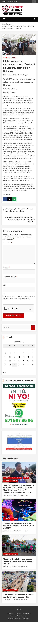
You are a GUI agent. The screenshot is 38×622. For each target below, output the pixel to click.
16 (33, 357)
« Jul (4, 372)
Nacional (7, 480)
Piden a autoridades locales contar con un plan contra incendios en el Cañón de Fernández (19, 220)
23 (33, 361)
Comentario (7, 243)
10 (5, 357)
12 (14, 357)
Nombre (6, 267)
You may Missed (10, 458)
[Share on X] (9, 199)
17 (5, 361)
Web (4, 285)
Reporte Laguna (23, 75)
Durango (6, 58)
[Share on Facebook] (5, 199)
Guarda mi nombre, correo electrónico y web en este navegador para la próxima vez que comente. (19, 299)
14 (23, 357)
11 (10, 357)
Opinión (14, 480)
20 (19, 361)
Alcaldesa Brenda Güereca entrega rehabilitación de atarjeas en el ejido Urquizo (18, 561)
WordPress (25, 619)
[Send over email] (14, 199)
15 (28, 357)
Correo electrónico (10, 276)
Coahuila (7, 478)
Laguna (13, 58)
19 (14, 361)
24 (5, 365)
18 (10, 361)
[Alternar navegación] (4, 19)
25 (10, 365)
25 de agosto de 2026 (10, 495)
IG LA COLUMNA (17, 478)
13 (19, 357)
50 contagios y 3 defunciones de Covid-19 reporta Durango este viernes (19, 210)
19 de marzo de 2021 (10, 75)
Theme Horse (21, 616)
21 (23, 361)
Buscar (33, 327)
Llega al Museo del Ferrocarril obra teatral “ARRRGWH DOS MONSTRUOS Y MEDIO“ (18, 525)
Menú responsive (34, 1)
